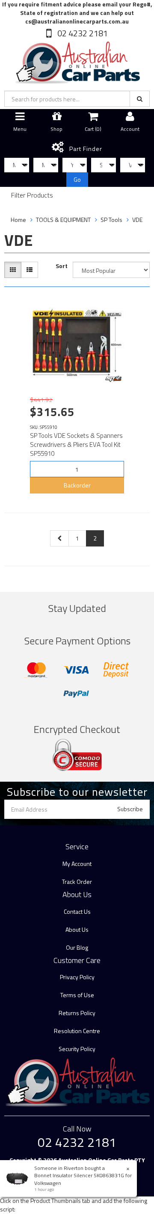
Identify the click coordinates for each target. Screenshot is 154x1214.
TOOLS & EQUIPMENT (63, 219)
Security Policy (77, 1048)
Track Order (77, 881)
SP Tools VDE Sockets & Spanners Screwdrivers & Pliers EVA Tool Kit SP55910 (76, 444)
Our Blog (77, 947)
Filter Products (32, 195)
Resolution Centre (77, 1030)
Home (18, 219)
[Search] (140, 99)
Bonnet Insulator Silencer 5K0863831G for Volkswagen (83, 1179)
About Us (77, 929)
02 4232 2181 (82, 33)
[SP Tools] (113, 378)
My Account (77, 863)
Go (77, 179)
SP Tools (111, 219)
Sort (62, 266)
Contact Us (77, 911)
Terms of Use (77, 994)
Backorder (77, 485)
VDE (137, 219)
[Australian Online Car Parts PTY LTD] (77, 60)
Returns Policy (77, 1012)
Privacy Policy (77, 976)
